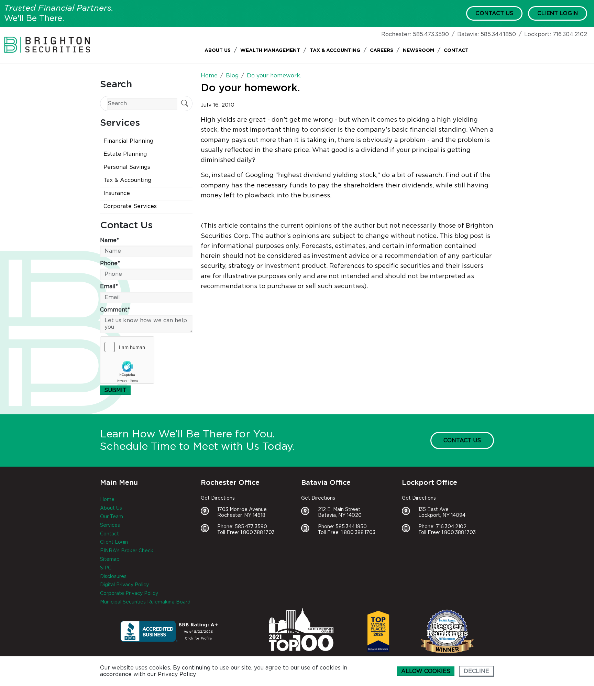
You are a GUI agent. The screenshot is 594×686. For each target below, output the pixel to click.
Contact (456, 50)
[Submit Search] (184, 104)
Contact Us (494, 13)
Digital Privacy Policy (124, 584)
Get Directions (218, 498)
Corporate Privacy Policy (129, 593)
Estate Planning (125, 154)
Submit (115, 390)
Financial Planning (128, 141)
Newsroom (418, 50)
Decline (476, 671)
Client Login (557, 13)
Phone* (110, 263)
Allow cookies (425, 671)
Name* (109, 240)
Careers (381, 50)
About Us (218, 50)
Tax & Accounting (335, 50)
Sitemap (110, 559)
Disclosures (113, 576)
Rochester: (396, 34)
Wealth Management (270, 50)
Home (107, 499)
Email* (109, 286)
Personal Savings (126, 167)
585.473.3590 (431, 34)
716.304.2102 (570, 34)
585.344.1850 (498, 34)
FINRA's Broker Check (126, 550)
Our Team (111, 516)
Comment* (115, 310)
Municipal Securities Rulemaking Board (145, 602)
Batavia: (468, 34)
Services (110, 525)
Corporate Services (130, 206)
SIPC (105, 568)
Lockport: (537, 34)
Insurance (116, 193)
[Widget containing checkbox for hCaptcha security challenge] (127, 360)
